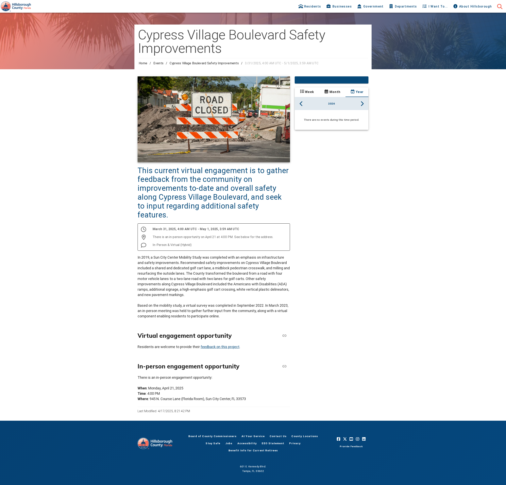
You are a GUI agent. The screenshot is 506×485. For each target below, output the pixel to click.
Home (143, 63)
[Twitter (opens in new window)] (345, 439)
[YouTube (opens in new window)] (351, 439)
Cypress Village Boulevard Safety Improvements (204, 63)
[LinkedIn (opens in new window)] (364, 439)
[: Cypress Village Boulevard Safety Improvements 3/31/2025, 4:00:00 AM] (331, 80)
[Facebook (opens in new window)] (338, 439)
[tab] (310, 6)
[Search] (499, 6)
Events (158, 63)
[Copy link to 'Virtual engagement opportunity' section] (284, 335)
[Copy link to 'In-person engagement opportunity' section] (284, 366)
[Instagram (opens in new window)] (357, 439)
